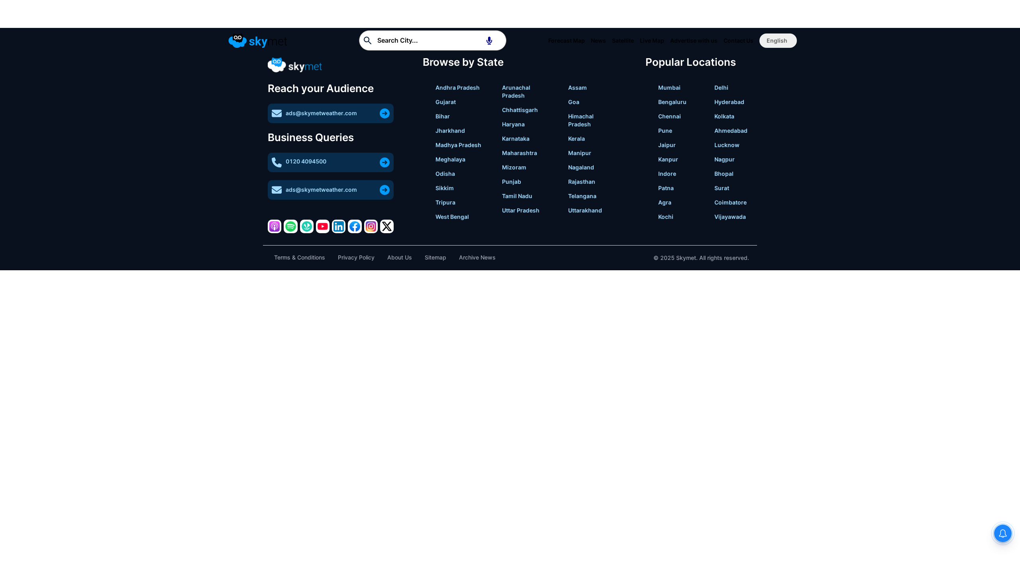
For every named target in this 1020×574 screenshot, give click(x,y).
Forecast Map (566, 40)
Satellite (623, 40)
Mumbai (669, 87)
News (598, 40)
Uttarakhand (585, 210)
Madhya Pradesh (458, 145)
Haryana (513, 124)
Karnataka (516, 138)
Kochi (665, 216)
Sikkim (444, 188)
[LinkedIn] (338, 226)
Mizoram (514, 167)
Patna (666, 188)
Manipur (579, 152)
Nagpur (724, 159)
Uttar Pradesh (520, 210)
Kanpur (668, 159)
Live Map (652, 40)
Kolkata (724, 116)
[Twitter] (387, 226)
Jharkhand (450, 130)
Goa (573, 101)
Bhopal (724, 173)
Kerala (576, 138)
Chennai (669, 116)
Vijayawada (730, 216)
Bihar (442, 116)
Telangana (582, 196)
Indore (667, 173)
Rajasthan (581, 181)
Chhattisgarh (520, 109)
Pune (665, 130)
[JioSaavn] (307, 226)
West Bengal (452, 216)
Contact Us (738, 40)
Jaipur (667, 145)
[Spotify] (290, 226)
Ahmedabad (730, 130)
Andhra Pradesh (457, 87)
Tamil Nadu (517, 196)
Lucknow (727, 145)
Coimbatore (730, 202)
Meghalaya (450, 159)
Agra (664, 202)
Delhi (721, 87)
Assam (577, 87)
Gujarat (445, 101)
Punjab (511, 181)
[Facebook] (354, 226)
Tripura (445, 202)
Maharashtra (519, 152)
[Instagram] (371, 226)
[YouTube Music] (323, 226)
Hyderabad (729, 101)
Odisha (445, 173)
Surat (721, 188)
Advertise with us (694, 40)
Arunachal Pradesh (516, 91)
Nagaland (581, 167)
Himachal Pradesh (581, 120)
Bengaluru (672, 101)
